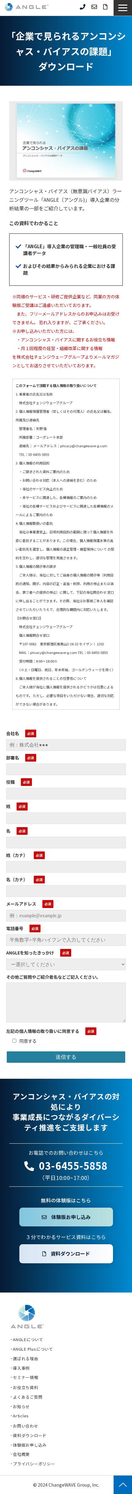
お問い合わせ (94, 6)
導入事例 (21, 1368)
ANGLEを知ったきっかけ (30, 953)
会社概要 (21, 1454)
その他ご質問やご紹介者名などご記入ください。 (53, 977)
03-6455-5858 (82, 7)
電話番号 (14, 928)
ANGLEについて (28, 1339)
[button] (123, 8)
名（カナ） (17, 879)
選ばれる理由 (25, 1358)
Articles (21, 1416)
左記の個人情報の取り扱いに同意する (42, 1031)
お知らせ (21, 1406)
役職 (10, 782)
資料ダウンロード (105, 6)
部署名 (12, 758)
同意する (28, 1041)
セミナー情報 (25, 1377)
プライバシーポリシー (34, 1464)
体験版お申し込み (71, 1217)
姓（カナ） (17, 855)
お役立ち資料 (25, 1387)
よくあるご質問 (27, 1397)
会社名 (12, 733)
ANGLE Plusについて (33, 1349)
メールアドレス (21, 904)
